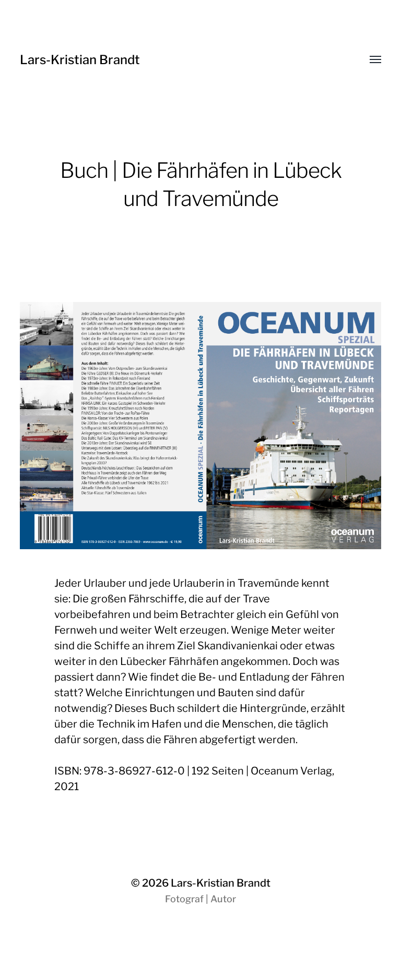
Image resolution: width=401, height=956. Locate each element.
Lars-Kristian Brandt (80, 59)
